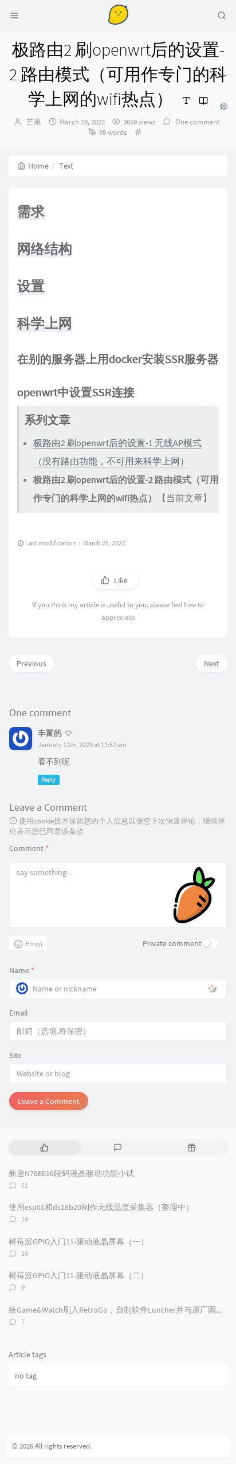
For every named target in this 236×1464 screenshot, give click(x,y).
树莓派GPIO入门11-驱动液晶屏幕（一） (78, 1241)
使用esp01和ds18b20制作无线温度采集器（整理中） (101, 1207)
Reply (48, 779)
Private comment (172, 943)
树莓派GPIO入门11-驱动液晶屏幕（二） (78, 1275)
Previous (31, 663)
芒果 (33, 122)
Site (15, 1055)
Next (211, 663)
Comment (29, 848)
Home (38, 166)
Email (18, 1013)
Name (21, 970)
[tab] (44, 1147)
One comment (196, 122)
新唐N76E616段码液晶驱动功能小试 (71, 1173)
